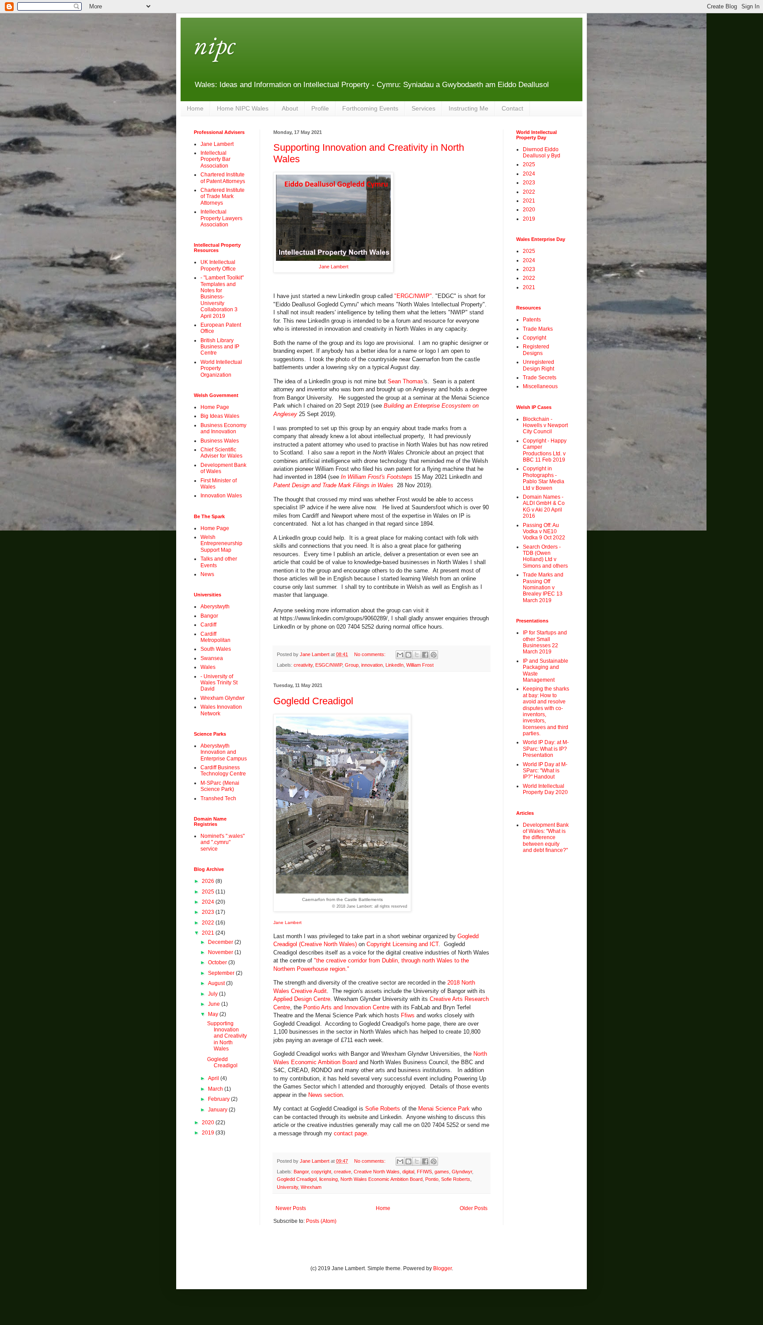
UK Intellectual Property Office (218, 265)
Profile (320, 108)
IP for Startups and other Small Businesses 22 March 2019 (545, 642)
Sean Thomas (405, 381)
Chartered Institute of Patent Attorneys (222, 178)
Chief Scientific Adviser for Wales (221, 453)
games (441, 1171)
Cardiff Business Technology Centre (223, 770)
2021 (208, 933)
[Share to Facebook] (425, 654)
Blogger (442, 1268)
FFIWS (424, 1171)
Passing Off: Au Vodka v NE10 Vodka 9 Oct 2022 (544, 531)
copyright (321, 1171)
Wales (207, 667)
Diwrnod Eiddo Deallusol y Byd (541, 152)
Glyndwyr (462, 1171)
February (219, 1099)
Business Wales (219, 441)
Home (195, 108)
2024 (208, 902)
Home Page (214, 407)
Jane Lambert (333, 266)
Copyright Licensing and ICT (402, 944)
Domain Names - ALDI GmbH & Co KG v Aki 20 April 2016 (544, 506)
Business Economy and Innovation (223, 428)
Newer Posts (291, 1208)
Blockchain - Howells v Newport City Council (545, 425)
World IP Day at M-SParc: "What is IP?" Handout (545, 770)
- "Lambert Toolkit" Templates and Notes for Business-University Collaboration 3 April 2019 (222, 297)
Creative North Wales (377, 1171)
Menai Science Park (444, 1108)
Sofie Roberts (382, 1108)
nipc (214, 44)
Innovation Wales (221, 496)
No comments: (370, 654)
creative (342, 1171)
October (218, 962)
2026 (208, 881)
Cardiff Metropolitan (215, 637)
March (216, 1089)
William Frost (420, 665)
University (287, 1187)
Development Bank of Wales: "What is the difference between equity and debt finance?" (546, 838)
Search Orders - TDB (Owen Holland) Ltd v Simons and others (545, 556)
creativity (303, 665)
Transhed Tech (218, 798)
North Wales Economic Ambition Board (381, 1179)
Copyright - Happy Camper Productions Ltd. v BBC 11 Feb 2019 (545, 450)
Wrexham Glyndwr (222, 698)
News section (325, 1095)
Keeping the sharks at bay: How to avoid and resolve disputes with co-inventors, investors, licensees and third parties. (546, 711)
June (214, 1004)
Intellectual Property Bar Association (215, 159)
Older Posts (473, 1208)
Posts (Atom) (321, 1221)
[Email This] (400, 654)
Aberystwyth (215, 606)
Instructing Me (468, 108)
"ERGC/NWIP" (413, 296)
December (221, 942)
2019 (208, 1133)
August (217, 983)
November (221, 952)
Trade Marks (538, 329)
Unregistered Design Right (538, 365)
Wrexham (311, 1187)
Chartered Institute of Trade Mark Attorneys (222, 196)
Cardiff (208, 625)
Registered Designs (536, 350)
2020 (208, 1122)
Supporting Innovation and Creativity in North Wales (227, 1036)
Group (352, 665)
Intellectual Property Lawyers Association (221, 218)
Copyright (534, 338)
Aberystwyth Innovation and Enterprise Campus (223, 752)
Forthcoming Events (370, 108)
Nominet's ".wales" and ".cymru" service (222, 842)
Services (423, 108)
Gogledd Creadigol (313, 700)
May (213, 1014)
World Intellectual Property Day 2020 (545, 789)
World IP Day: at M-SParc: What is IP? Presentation (546, 748)
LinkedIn (394, 665)
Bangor (301, 1171)
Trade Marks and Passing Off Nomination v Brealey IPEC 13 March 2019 (543, 587)
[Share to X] (416, 654)
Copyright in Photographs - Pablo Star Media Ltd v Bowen (543, 478)
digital (408, 1171)
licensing (328, 1179)
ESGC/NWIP (328, 665)
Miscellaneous (540, 386)
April (214, 1078)
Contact (512, 108)
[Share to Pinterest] (433, 654)
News (207, 574)
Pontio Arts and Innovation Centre (346, 1007)
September (222, 973)
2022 (208, 923)
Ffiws (407, 1015)
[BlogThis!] (408, 654)
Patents (532, 320)
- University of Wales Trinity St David (219, 682)
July (213, 994)
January (218, 1110)
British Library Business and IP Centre (219, 346)
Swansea (211, 658)
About (290, 108)
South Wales (215, 649)
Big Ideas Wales (219, 416)
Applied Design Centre (301, 999)
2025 (208, 892)
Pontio (431, 1179)
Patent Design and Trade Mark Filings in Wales (334, 485)
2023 (208, 912)
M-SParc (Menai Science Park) (219, 786)
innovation (372, 665)
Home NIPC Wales (242, 108)
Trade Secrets (539, 377)
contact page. (351, 1133)
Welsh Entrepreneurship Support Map (221, 543)
